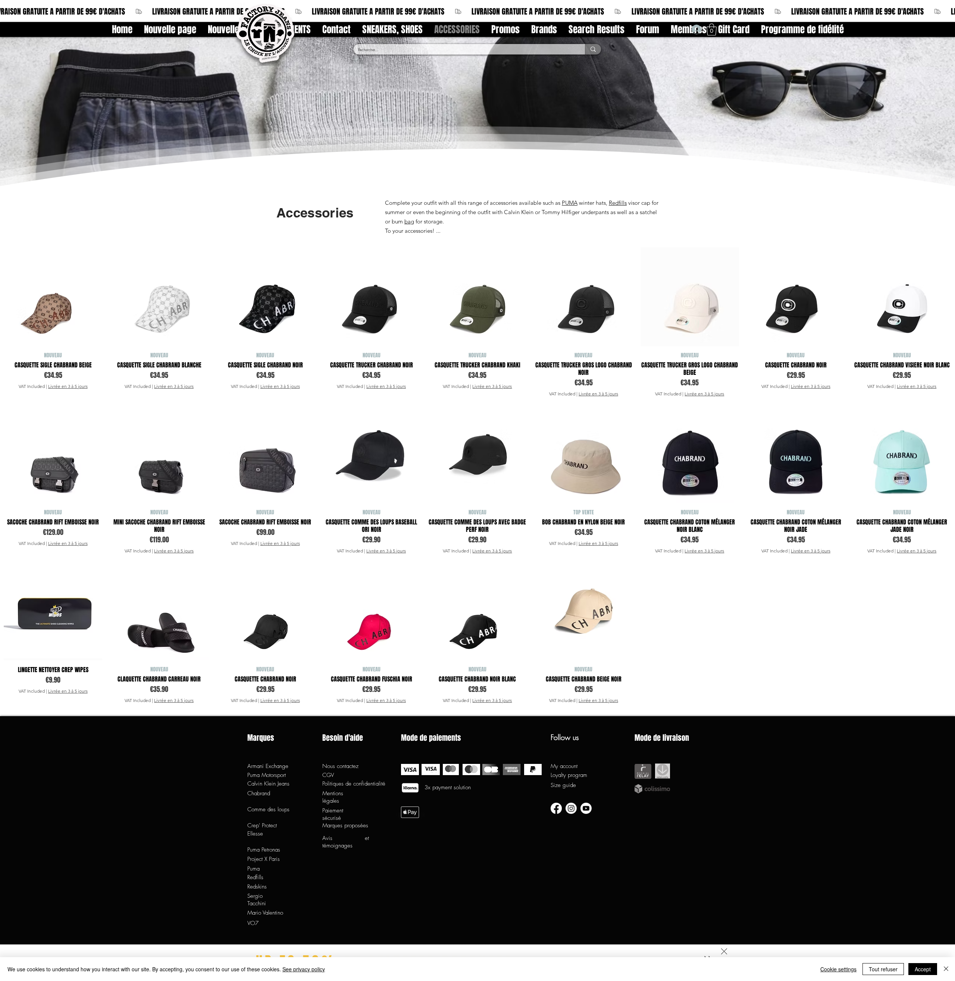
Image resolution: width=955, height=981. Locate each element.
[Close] (946, 969)
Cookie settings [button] (838, 969)
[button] (724, 951)
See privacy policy (303, 969)
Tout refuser (883, 969)
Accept (923, 969)
